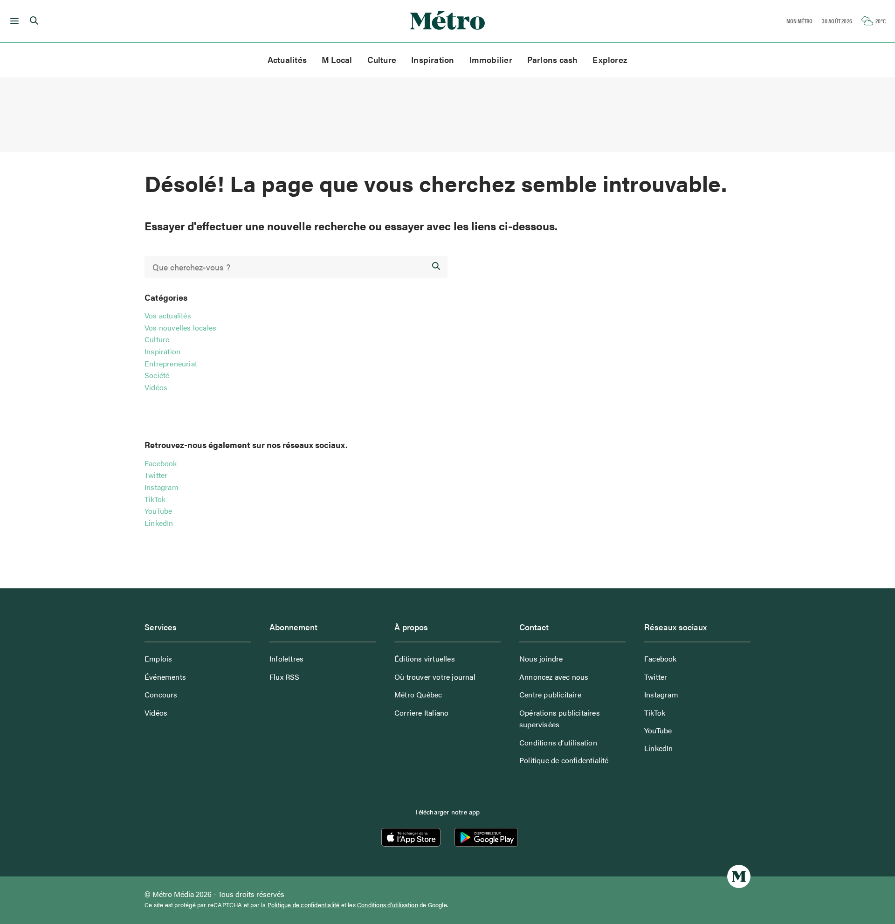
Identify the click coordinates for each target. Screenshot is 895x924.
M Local (337, 59)
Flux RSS (284, 676)
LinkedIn (159, 522)
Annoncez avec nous (554, 676)
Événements (165, 676)
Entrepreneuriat (171, 363)
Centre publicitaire (550, 694)
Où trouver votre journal (434, 676)
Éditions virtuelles (424, 658)
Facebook (161, 463)
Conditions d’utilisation (558, 742)
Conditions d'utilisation (387, 905)
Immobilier (490, 59)
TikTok (155, 499)
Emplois (158, 658)
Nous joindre (541, 658)
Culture (382, 59)
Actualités (287, 59)
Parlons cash (552, 59)
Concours (161, 694)
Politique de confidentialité (564, 760)
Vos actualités (168, 315)
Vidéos (156, 387)
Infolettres (286, 658)
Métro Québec (418, 694)
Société (157, 375)
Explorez (609, 59)
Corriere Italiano (421, 712)
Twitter (156, 474)
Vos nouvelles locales (180, 327)
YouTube (158, 510)
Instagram (162, 487)
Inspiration (432, 59)
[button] (12, 21)
